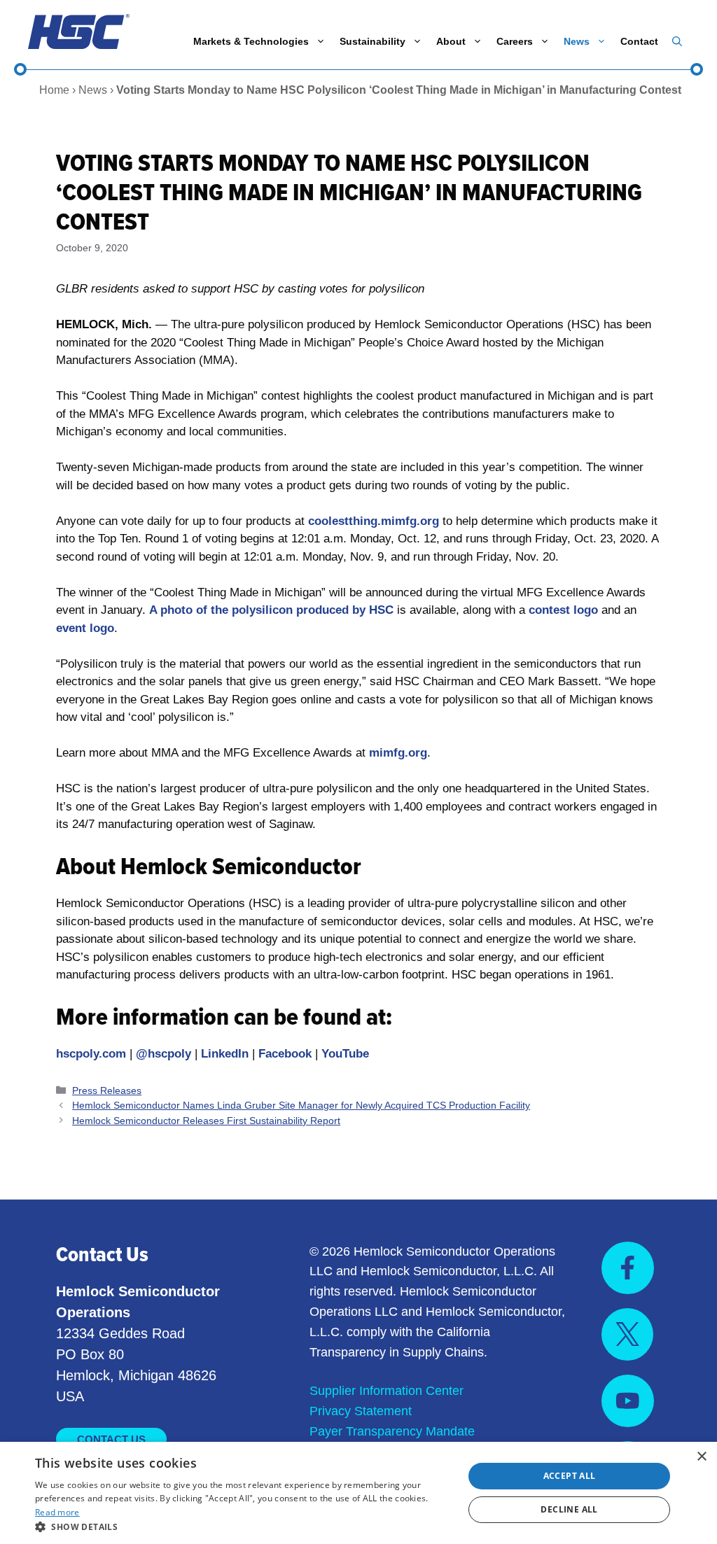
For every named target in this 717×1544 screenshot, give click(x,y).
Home (54, 90)
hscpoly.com (91, 1053)
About (451, 41)
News (577, 41)
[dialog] (358, 1493)
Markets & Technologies (251, 41)
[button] (677, 41)
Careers (514, 41)
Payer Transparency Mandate (392, 1431)
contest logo (563, 610)
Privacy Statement (360, 1411)
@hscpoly (163, 1053)
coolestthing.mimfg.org (373, 521)
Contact (639, 41)
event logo (85, 628)
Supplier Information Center (386, 1391)
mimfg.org (398, 752)
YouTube (345, 1053)
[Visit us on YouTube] (627, 1401)
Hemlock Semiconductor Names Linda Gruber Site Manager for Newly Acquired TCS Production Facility (301, 1105)
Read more (57, 1512)
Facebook (285, 1053)
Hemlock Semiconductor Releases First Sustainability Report (206, 1120)
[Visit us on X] (627, 1334)
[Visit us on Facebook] (627, 1268)
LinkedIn (225, 1053)
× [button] (701, 1457)
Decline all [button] (569, 1509)
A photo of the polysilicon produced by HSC (271, 610)
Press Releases (106, 1090)
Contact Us (111, 1439)
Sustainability (372, 41)
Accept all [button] (569, 1476)
